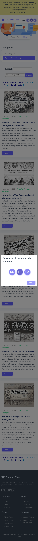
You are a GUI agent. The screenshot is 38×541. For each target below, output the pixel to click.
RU (12, 272)
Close (31, 283)
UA (27, 272)
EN (20, 272)
